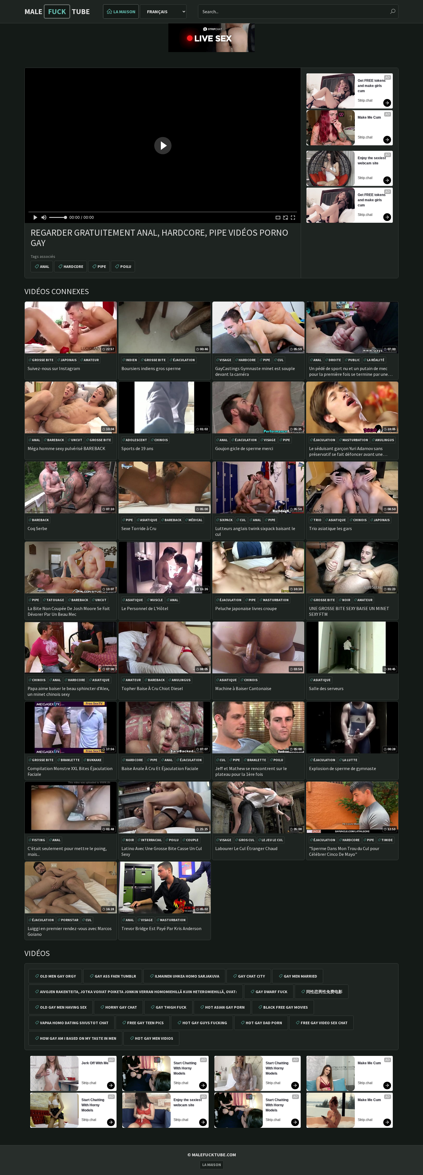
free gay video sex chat (324, 1022)
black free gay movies (285, 1007)
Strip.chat (365, 100)
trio (317, 520)
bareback (55, 440)
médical (195, 520)
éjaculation (184, 360)
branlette (70, 760)
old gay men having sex (63, 1007)
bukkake (94, 760)
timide (387, 840)
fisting (38, 840)
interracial (151, 840)
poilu (125, 266)
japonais (69, 360)
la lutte (349, 760)
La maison (124, 11)
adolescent (136, 440)
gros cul (246, 840)
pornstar (69, 920)
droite (335, 360)
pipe (102, 266)
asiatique (148, 520)
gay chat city (251, 976)
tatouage (55, 600)
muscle (156, 600)
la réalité (375, 360)
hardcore (73, 266)
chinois (161, 440)
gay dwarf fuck (271, 991)
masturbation (355, 440)
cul (280, 360)
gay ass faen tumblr (115, 976)
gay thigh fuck (171, 1007)
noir (346, 600)
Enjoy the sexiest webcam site (372, 160)
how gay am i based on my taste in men (78, 1038)
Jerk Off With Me (94, 1063)
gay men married (300, 976)
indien (131, 360)
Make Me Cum (369, 117)
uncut (76, 440)
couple (192, 840)
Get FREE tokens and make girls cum (372, 86)
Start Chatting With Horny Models (93, 1105)
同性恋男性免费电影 (324, 991)
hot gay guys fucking (204, 1022)
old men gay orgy (58, 976)
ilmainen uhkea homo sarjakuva (187, 976)
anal (44, 266)
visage (225, 360)
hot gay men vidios (154, 1038)
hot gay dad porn (264, 1022)
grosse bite (43, 360)
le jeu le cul (272, 840)
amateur (91, 360)
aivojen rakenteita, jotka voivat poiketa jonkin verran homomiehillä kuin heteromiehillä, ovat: (138, 991)
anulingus (384, 440)
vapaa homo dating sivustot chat (74, 1022)
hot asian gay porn (225, 1007)
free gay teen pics (145, 1022)
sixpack (226, 520)
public (354, 360)
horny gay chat (121, 1007)
